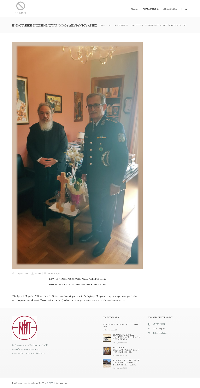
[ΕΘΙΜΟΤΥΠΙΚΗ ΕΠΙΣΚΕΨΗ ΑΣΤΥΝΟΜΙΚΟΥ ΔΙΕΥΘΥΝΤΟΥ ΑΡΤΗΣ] (77, 155)
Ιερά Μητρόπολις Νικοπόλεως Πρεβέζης (29, 383)
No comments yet (53, 273)
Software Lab (61, 383)
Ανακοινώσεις (151, 8)
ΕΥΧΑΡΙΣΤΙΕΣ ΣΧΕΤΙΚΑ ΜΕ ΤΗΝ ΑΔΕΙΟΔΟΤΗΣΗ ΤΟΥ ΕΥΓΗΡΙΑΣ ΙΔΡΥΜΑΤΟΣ (126, 362)
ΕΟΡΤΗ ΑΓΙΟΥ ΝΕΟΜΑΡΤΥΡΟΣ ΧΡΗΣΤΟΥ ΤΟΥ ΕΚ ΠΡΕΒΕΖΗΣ (126, 349)
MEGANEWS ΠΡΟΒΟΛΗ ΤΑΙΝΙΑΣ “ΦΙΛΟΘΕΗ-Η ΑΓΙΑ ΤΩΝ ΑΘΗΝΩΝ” (126, 337)
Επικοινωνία (170, 8)
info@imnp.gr (159, 328)
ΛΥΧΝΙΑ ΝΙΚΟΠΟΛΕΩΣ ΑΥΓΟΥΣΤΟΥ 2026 (120, 325)
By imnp (38, 273)
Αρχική (134, 8)
